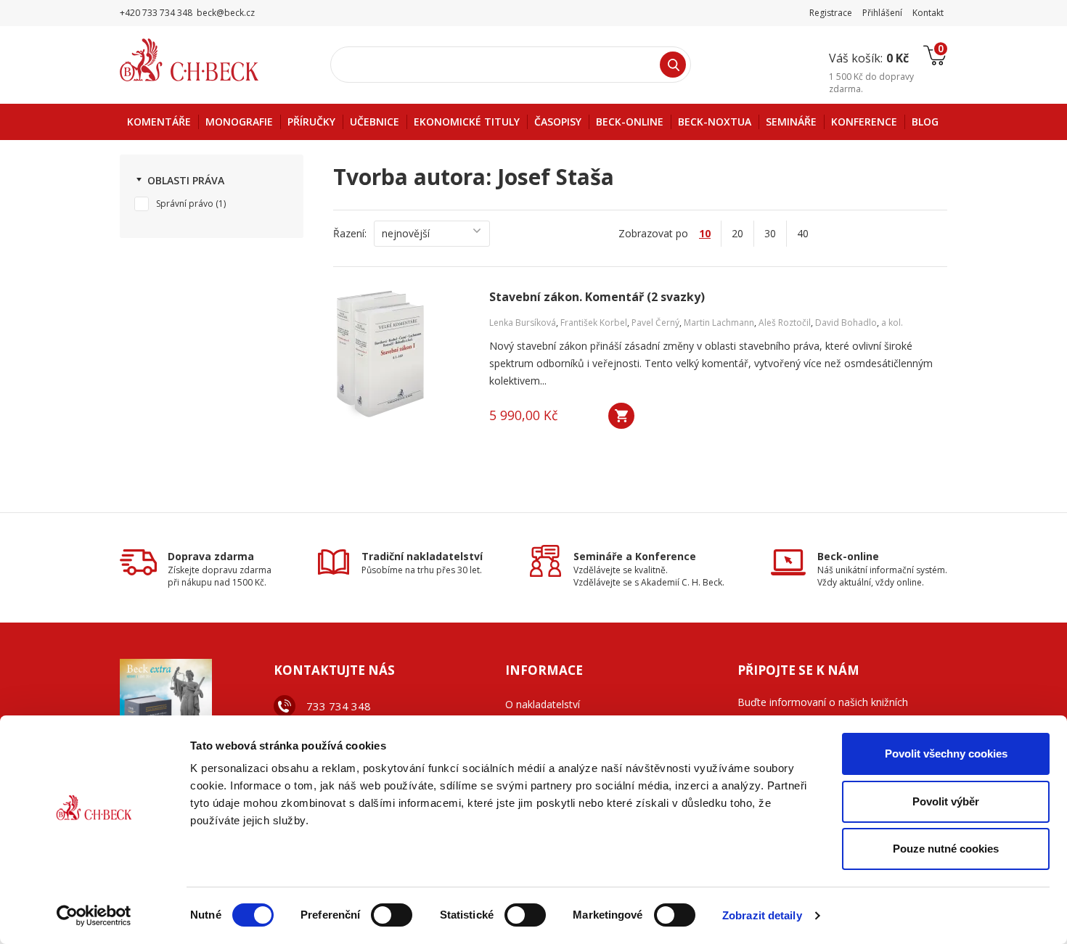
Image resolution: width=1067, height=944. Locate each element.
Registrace (830, 13)
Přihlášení (882, 13)
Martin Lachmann (719, 322)
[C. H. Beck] (209, 59)
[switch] (391, 915)
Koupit (621, 416)
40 (803, 233)
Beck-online (848, 556)
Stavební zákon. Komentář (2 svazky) (597, 297)
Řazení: (350, 233)
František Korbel (593, 322)
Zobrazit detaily (762, 915)
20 (737, 233)
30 (770, 233)
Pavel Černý (655, 322)
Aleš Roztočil (785, 322)
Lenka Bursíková (522, 322)
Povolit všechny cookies (946, 753)
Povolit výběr (945, 801)
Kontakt (928, 13)
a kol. (892, 322)
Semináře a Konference (634, 556)
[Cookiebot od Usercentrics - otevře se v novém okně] (94, 916)
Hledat (673, 65)
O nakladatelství (542, 704)
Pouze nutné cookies (946, 848)
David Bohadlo (846, 322)
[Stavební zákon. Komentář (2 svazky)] (402, 355)
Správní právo (184, 203)
